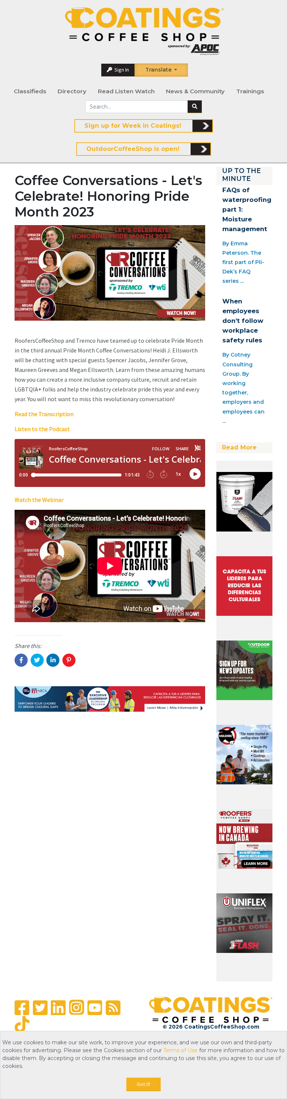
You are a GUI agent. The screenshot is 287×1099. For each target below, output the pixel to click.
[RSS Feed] (113, 1007)
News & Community (195, 91)
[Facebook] (22, 1007)
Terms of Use (180, 1050)
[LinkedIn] (58, 1007)
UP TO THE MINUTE (241, 174)
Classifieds (30, 91)
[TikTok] (22, 1024)
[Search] (195, 106)
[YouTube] (94, 1007)
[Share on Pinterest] (68, 660)
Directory (72, 91)
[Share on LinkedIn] (52, 660)
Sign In (121, 69)
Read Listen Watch (126, 91)
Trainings (250, 91)
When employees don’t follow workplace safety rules (242, 320)
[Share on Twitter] (37, 660)
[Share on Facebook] (21, 660)
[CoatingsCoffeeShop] (144, 31)
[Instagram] (76, 1007)
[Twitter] (40, 1007)
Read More (239, 447)
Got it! (143, 1084)
